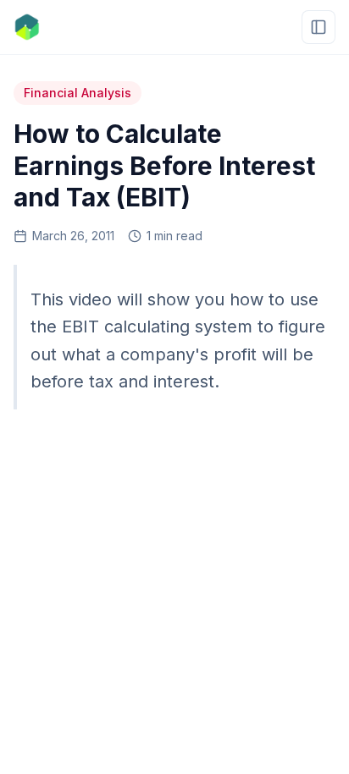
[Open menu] (318, 27)
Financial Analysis (77, 92)
